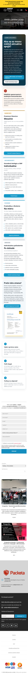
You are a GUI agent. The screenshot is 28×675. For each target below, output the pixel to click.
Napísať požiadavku (14, 235)
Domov (14, 635)
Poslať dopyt (14, 195)
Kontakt (14, 657)
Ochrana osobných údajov (14, 652)
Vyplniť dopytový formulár (12, 306)
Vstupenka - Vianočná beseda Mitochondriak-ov (14, 506)
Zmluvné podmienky (20, 446)
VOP (14, 643)
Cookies (14, 639)
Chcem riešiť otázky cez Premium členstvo (13, 77)
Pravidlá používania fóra (14, 648)
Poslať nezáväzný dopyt (11, 81)
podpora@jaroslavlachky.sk (11, 607)
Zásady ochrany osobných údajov (8, 446)
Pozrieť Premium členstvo (14, 153)
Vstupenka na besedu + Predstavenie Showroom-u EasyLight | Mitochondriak (14, 543)
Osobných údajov (17, 443)
